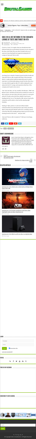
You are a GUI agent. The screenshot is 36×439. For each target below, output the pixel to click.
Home (1, 30)
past (23, 43)
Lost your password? (7, 352)
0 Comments (7, 44)
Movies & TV (16, 43)
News (20, 43)
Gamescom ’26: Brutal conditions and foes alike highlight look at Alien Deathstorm (16, 211)
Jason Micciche (6, 42)
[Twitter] (16, 361)
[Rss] (10, 361)
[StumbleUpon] (22, 361)
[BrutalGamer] (18, 9)
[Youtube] (19, 361)
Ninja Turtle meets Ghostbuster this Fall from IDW (12, 156)
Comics (11, 43)
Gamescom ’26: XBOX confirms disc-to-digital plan (17, 234)
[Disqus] (18, 266)
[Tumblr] (25, 361)
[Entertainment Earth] (18, 25)
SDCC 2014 (10, 128)
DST (5, 128)
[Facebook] (13, 361)
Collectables (8, 30)
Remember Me (14, 348)
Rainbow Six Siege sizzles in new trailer (23, 160)
